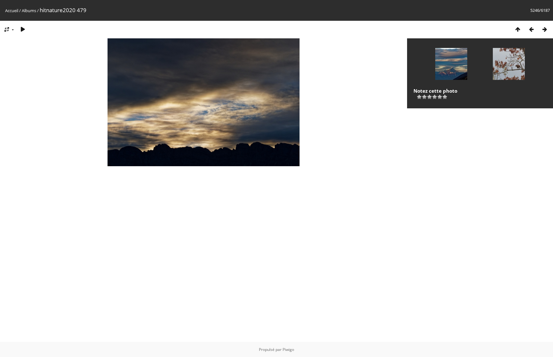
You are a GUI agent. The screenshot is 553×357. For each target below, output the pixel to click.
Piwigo (288, 349)
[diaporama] (22, 29)
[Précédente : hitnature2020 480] (531, 29)
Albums (29, 10)
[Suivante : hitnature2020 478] (544, 29)
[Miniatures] (518, 29)
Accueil (11, 10)
